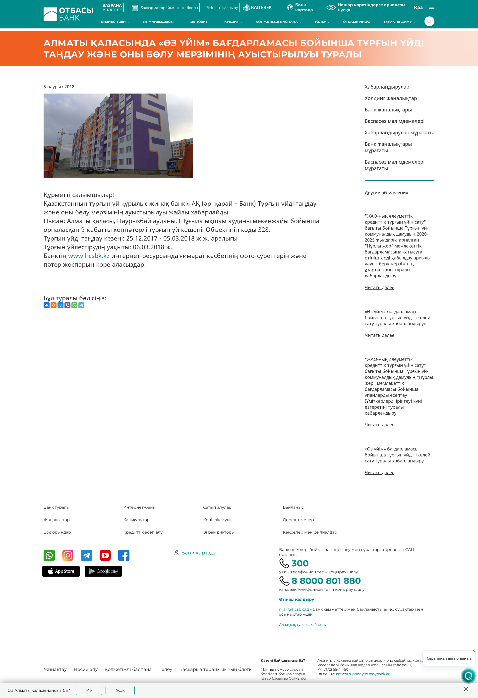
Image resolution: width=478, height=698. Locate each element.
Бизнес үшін (114, 22)
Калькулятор (136, 519)
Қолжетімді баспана (277, 22)
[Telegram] (81, 305)
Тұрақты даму (398, 22)
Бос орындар (57, 532)
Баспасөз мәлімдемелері (394, 121)
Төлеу (320, 22)
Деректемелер (298, 519)
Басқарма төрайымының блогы (215, 669)
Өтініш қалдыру (296, 599)
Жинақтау (55, 669)
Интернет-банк (139, 507)
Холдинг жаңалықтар (391, 98)
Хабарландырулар (387, 86)
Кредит (232, 22)
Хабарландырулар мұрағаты (399, 132)
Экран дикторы (219, 532)
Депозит (199, 22)
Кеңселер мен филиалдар (310, 532)
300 (300, 563)
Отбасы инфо (356, 22)
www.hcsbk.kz (89, 255)
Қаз (418, 7)
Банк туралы (57, 507)
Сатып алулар (217, 507)
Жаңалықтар (57, 519)
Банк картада (199, 553)
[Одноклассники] (54, 305)
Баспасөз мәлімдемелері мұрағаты (394, 165)
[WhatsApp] (74, 305)
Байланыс (293, 507)
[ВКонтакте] (47, 305)
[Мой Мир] (60, 305)
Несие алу (86, 669)
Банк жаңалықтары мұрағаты (388, 147)
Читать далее (379, 287)
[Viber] (67, 305)
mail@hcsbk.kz (294, 609)
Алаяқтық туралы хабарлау (303, 624)
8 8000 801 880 (326, 580)
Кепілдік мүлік (218, 519)
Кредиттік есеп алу (143, 532)
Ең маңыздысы (158, 22)
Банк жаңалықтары (388, 109)
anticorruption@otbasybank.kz (363, 674)
